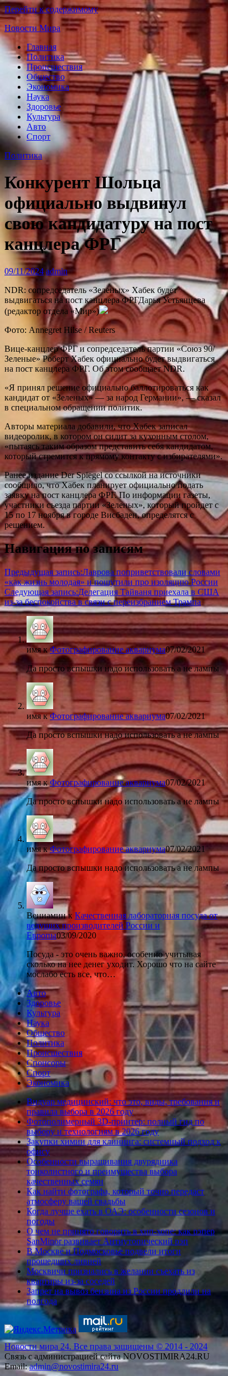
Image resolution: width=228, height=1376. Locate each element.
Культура (43, 116)
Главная (41, 47)
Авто (36, 126)
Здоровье (44, 106)
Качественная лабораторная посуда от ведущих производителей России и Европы (122, 925)
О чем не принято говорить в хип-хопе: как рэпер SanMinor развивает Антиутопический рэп (121, 1236)
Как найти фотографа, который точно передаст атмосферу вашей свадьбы (115, 1196)
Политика (45, 56)
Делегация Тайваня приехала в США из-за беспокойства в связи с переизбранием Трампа (111, 597)
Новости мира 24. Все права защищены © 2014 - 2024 (106, 1346)
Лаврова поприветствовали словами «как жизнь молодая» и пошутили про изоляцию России (112, 577)
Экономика (48, 86)
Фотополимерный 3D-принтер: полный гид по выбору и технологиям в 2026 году (115, 1126)
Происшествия (54, 66)
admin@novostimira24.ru (73, 1366)
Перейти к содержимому (51, 9)
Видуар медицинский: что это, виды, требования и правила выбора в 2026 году (123, 1106)
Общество (46, 76)
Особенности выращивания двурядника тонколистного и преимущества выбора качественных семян (102, 1171)
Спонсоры (46, 1062)
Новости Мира (32, 28)
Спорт (38, 136)
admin (57, 271)
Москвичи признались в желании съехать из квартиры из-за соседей (111, 1276)
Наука (38, 96)
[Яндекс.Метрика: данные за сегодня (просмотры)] (40, 1329)
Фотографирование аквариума (107, 649)
